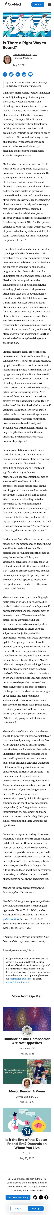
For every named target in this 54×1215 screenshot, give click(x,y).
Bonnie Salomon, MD (27, 1096)
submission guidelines (21, 978)
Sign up (35, 1208)
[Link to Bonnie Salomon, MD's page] (27, 1083)
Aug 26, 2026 (18, 1053)
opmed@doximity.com (17, 982)
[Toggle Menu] (49, 4)
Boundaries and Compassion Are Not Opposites (27, 1041)
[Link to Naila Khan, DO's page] (27, 1030)
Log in (18, 1208)
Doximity (27, 1153)
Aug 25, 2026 (18, 1101)
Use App (38, 4)
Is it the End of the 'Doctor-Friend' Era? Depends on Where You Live (27, 1144)
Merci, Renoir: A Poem (27, 1091)
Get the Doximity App (18, 1197)
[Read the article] (27, 1019)
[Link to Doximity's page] (27, 1131)
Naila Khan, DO (27, 1048)
